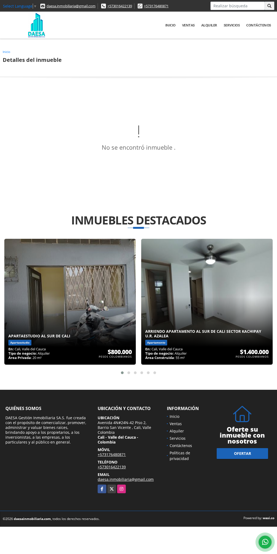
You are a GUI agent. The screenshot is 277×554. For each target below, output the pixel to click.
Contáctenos (258, 25)
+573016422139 (119, 6)
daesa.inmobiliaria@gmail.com (71, 6)
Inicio (170, 25)
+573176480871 (156, 6)
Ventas (188, 25)
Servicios (232, 25)
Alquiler (209, 25)
